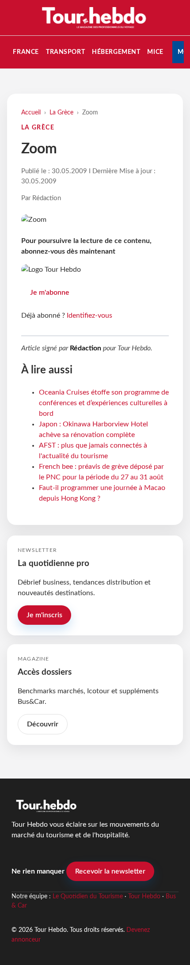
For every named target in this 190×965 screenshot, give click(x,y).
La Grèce (61, 112)
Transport (65, 52)
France (25, 52)
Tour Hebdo (144, 896)
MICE (155, 52)
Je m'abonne (49, 292)
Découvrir (42, 724)
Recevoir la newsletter (110, 871)
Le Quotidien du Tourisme (88, 896)
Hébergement (116, 52)
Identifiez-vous (89, 315)
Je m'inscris (44, 615)
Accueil (31, 112)
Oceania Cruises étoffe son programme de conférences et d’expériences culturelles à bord (104, 403)
